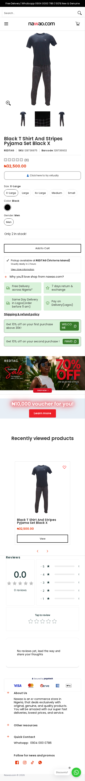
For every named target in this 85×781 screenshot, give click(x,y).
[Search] (79, 13)
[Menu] (6, 24)
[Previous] (6, 69)
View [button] (42, 538)
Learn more (42, 413)
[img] (13, 160)
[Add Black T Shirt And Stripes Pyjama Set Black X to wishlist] (64, 467)
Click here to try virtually (42, 175)
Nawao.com (10, 775)
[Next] (78, 69)
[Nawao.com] (41, 24)
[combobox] (39, 13)
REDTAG (9, 150)
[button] (77, 24)
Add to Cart (42, 248)
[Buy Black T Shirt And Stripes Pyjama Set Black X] (42, 489)
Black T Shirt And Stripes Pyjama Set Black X (36, 521)
